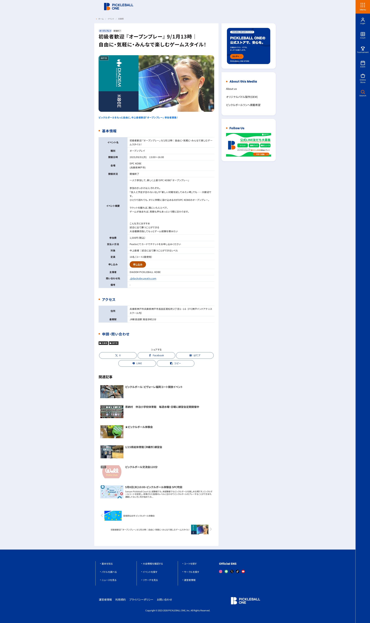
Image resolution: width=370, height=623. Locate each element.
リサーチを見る (150, 580)
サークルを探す (191, 572)
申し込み (138, 264)
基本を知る (107, 563)
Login (362, 23)
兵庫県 (104, 343)
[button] (175, 363)
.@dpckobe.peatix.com (143, 278)
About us (231, 89)
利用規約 (120, 599)
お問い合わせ (164, 599)
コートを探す (190, 563)
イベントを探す (150, 572)
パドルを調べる (109, 572)
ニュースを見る (109, 580)
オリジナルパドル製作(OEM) (242, 97)
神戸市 (115, 343)
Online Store (363, 81)
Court (362, 38)
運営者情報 (190, 580)
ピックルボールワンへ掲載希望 (243, 105)
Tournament (363, 52)
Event (362, 66)
